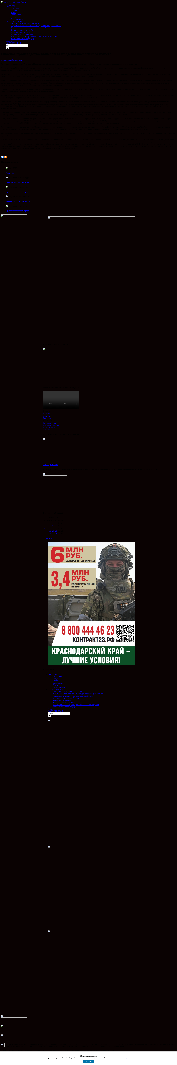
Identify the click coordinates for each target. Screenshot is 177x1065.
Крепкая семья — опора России (66, 698)
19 (50, 531)
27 (53, 533)
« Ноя (45, 539)
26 (50, 533)
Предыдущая (6, 60)
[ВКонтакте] (2, 157)
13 (53, 528)
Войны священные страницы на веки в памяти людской (76, 705)
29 (59, 533)
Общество (57, 679)
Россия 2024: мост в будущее (64, 707)
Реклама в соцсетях (51, 425)
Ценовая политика (50, 427)
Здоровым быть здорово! (63, 700)
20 (53, 531)
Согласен (88, 1062)
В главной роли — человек (64, 702)
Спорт (55, 685)
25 (47, 533)
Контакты (47, 418)
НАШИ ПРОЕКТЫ (56, 689)
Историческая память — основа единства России (73, 696)
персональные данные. (124, 1058)
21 (56, 531)
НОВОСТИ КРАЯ (55, 711)
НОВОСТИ (53, 674)
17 (44, 531)
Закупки (46, 430)
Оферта (46, 465)
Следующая (17, 60)
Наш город (57, 676)
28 (56, 533)
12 (50, 528)
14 (56, 528)
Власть (55, 681)
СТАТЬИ (51, 709)
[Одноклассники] (5, 157)
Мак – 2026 (10, 173)
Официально (58, 683)
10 (44, 528)
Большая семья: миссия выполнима (67, 692)
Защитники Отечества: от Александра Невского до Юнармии (78, 694)
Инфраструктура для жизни (18, 201)
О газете (46, 416)
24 (44, 533)
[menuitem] (91, 12)
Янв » (51, 539)
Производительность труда (17, 182)
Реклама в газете (50, 423)
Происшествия (59, 687)
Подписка (47, 414)
